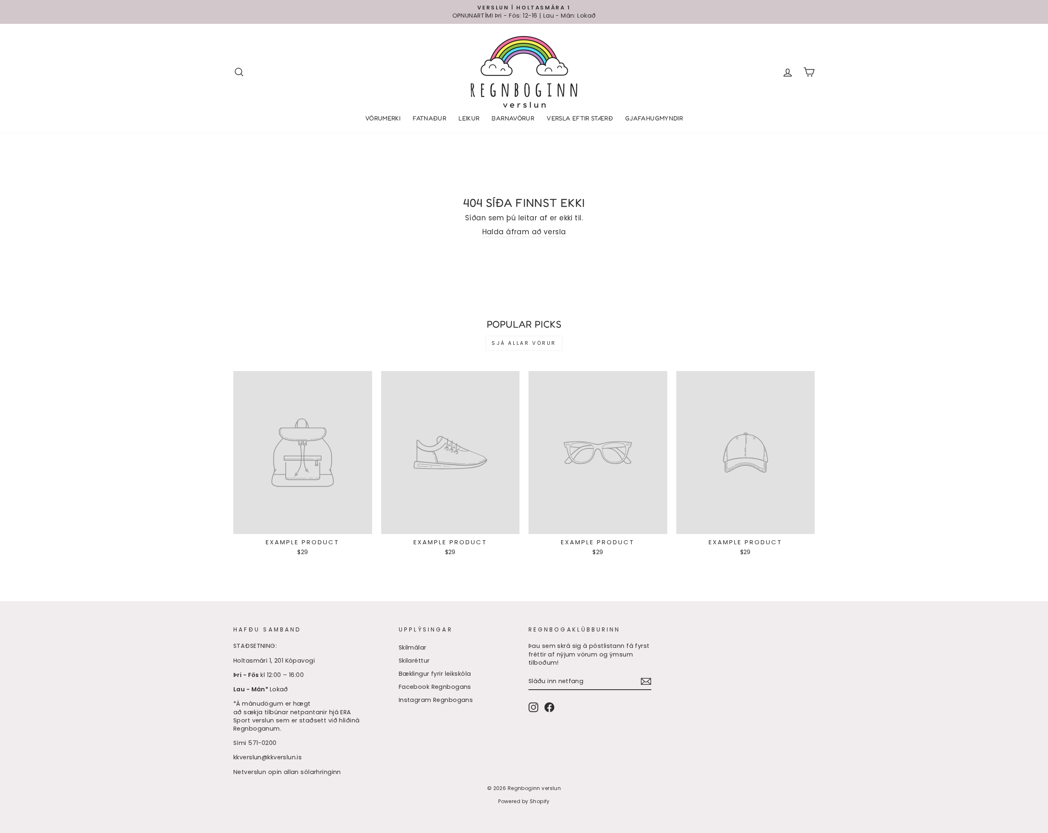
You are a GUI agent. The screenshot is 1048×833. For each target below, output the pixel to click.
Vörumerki (382, 118)
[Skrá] (646, 681)
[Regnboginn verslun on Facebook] (549, 707)
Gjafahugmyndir (654, 118)
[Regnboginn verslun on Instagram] (533, 707)
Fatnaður (429, 118)
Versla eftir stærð (580, 118)
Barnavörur (513, 118)
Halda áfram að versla (524, 232)
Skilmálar (413, 647)
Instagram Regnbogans (436, 700)
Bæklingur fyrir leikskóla (435, 674)
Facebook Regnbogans (435, 687)
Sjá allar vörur (524, 343)
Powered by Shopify (524, 801)
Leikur (468, 118)
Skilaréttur (414, 660)
